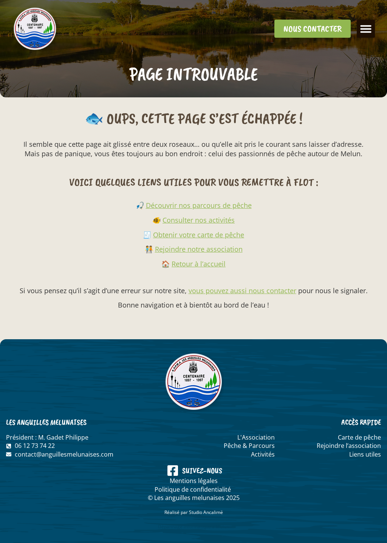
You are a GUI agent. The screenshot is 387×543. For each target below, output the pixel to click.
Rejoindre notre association (199, 249)
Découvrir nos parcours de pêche (199, 205)
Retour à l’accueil (199, 263)
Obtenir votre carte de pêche (198, 234)
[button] (366, 29)
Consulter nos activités (199, 220)
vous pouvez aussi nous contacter (242, 290)
